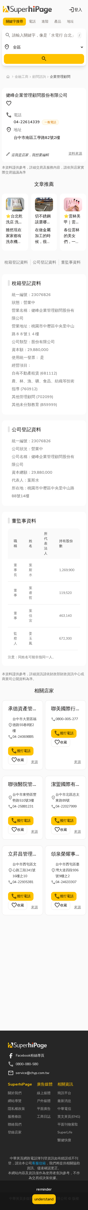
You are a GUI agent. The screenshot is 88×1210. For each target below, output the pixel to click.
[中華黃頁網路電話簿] (27, 10)
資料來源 (75, 153)
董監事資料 (71, 262)
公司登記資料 (44, 262)
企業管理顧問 (60, 76)
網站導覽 (15, 1101)
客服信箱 (39, 1163)
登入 (75, 10)
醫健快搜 (64, 1140)
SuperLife (64, 1132)
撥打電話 (21, 751)
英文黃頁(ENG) (68, 1116)
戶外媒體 (44, 1101)
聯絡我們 (15, 1124)
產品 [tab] (57, 21)
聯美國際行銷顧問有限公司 (63, 708)
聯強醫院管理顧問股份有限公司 (20, 784)
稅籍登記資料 (16, 262)
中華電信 (64, 1108)
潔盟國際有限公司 (63, 784)
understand (44, 1199)
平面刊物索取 (67, 1124)
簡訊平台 (64, 1093)
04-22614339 (35, 122)
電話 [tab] (32, 21)
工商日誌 (44, 1116)
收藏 (17, 760)
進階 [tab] (45, 21)
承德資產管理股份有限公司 (20, 708)
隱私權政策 (16, 1108)
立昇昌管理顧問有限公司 (20, 854)
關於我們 (15, 1093)
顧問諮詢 (39, 76)
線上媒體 (44, 1093)
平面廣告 (44, 1108)
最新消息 (64, 1101)
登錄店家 (15, 1132)
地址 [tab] (70, 21)
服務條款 (15, 1116)
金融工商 (21, 76)
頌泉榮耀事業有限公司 (63, 854)
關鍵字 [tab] (14, 21)
